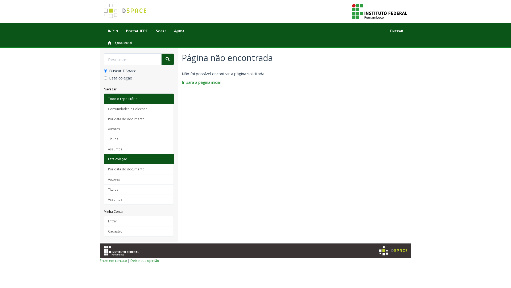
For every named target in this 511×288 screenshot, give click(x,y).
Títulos (113, 139)
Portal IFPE (137, 30)
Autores (114, 129)
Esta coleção (120, 78)
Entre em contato (113, 260)
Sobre (161, 30)
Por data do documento (126, 119)
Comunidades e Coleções (127, 109)
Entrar (112, 221)
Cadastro (115, 231)
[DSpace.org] (393, 250)
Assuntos (115, 149)
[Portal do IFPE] (379, 11)
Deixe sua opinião (144, 260)
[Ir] (167, 59)
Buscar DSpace (123, 70)
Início (113, 30)
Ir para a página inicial (201, 82)
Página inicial (122, 43)
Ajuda (179, 30)
